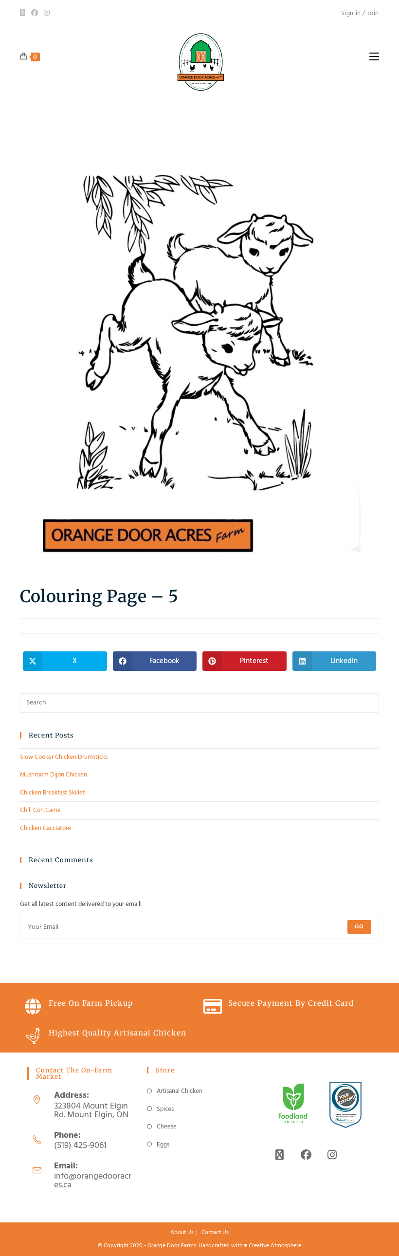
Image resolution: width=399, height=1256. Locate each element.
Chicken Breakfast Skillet (52, 793)
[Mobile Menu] (374, 56)
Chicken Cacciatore (45, 828)
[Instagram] (47, 13)
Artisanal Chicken (179, 1091)
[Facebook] (34, 13)
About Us (182, 1233)
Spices (165, 1109)
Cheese (167, 1127)
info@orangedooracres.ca (92, 1180)
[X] (24, 13)
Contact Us (215, 1233)
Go (359, 927)
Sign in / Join (360, 13)
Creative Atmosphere (275, 1246)
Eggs (163, 1145)
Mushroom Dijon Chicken (53, 775)
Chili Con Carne (40, 810)
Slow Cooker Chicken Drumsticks (64, 757)
